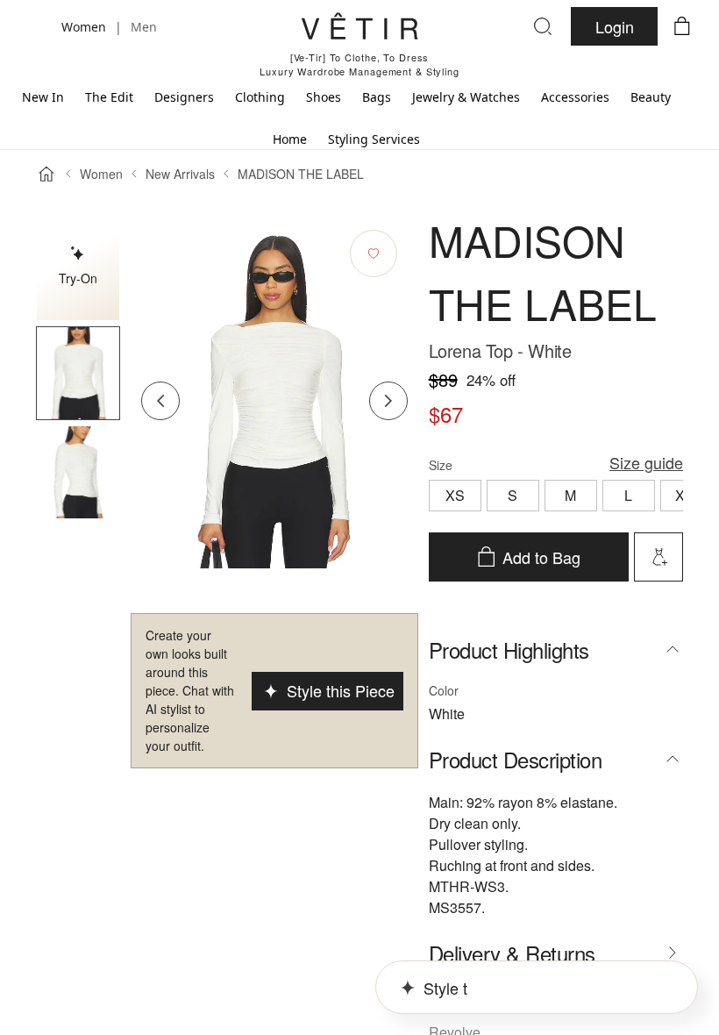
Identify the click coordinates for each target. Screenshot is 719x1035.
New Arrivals (180, 173)
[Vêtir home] (359, 28)
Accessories (575, 97)
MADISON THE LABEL (301, 173)
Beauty (650, 97)
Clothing (260, 97)
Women (101, 173)
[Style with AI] (658, 557)
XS (455, 495)
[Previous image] (160, 401)
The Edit (109, 97)
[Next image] (388, 401)
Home (290, 139)
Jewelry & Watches (466, 97)
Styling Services (374, 139)
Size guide (646, 462)
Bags (376, 97)
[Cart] (682, 26)
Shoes (323, 97)
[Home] (46, 173)
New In (43, 97)
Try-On (78, 278)
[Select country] (36, 26)
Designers (184, 97)
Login (614, 26)
